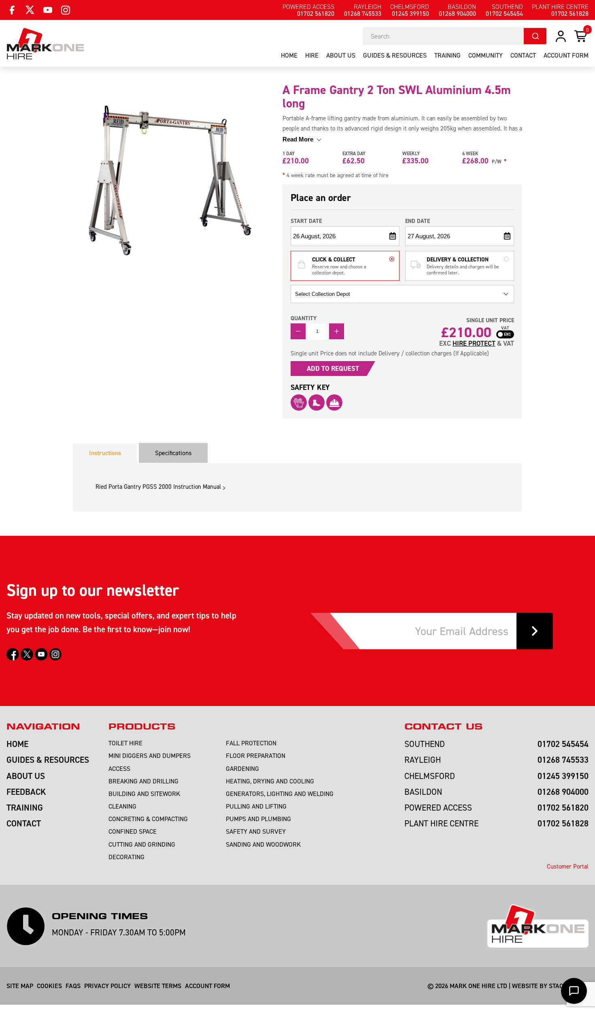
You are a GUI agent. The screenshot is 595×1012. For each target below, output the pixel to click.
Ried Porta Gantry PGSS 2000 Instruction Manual (158, 486)
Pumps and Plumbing (258, 819)
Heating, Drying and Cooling (270, 781)
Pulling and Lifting (256, 806)
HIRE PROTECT (474, 343)
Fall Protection (251, 743)
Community (485, 55)
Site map (19, 986)
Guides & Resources (395, 55)
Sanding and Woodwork (263, 844)
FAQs (73, 986)
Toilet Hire (125, 743)
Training (447, 55)
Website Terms (157, 986)
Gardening (242, 768)
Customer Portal (568, 866)
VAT (505, 328)
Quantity (304, 318)
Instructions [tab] (105, 453)
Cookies (49, 986)
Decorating (126, 857)
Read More (299, 139)
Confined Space (132, 831)
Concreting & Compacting (148, 819)
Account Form (207, 986)
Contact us (443, 727)
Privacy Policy (107, 986)
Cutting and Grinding (141, 844)
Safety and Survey (256, 831)
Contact (523, 55)
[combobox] (455, 36)
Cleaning (122, 806)
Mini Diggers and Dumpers (149, 755)
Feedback (26, 791)
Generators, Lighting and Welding (280, 793)
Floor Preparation (255, 755)
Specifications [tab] (173, 453)
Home (289, 55)
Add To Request (333, 368)
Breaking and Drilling (143, 781)
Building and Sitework (144, 793)
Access (119, 768)
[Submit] (535, 36)
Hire (312, 55)
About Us (340, 55)
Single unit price (490, 320)
